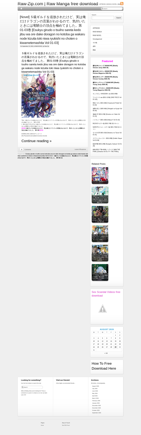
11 (98, 341)
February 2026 (96, 400)
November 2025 (96, 408)
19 (102, 344)
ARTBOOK (96, 28)
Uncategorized (97, 39)
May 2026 (94, 393)
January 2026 (96, 403)
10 (94, 341)
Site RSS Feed (66, 425)
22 (115, 344)
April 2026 (94, 395)
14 (111, 341)
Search (94, 15)
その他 (95, 42)
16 (120, 341)
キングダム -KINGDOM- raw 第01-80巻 (105, 94)
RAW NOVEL (38, 46)
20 (107, 344)
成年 (94, 46)
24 (94, 347)
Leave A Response (80, 149)
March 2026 (95, 398)
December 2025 (96, 405)
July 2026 (94, 388)
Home (21, 9)
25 (98, 347)
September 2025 (96, 412)
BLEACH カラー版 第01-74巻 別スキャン (106, 123)
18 (98, 344)
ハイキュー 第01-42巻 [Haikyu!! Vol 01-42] (106, 120)
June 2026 (95, 391)
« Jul (106, 353)
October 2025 (96, 410)
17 (94, 344)
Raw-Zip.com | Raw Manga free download (58, 3)
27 (107, 347)
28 (111, 347)
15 (115, 341)
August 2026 (95, 386)
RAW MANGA (97, 32)
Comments (27, 149)
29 (115, 347)
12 (102, 341)
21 (111, 344)
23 (120, 344)
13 (107, 341)
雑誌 (94, 50)
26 (102, 347)
